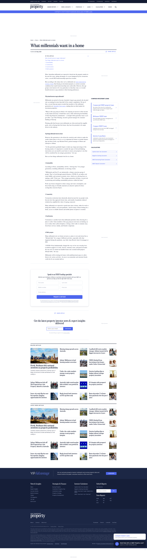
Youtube (61, 1)
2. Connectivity (49, 64)
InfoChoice (57, 543)
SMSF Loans (89, 11)
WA (104, 498)
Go (113, 490)
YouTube (114, 522)
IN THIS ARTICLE (49, 56)
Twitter (49, 1)
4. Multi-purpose (49, 69)
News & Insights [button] (66, 7)
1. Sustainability (49, 62)
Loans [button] (89, 7)
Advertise (107, 1)
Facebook (44, 1)
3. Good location (49, 66)
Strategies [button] (79, 7)
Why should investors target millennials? (55, 58)
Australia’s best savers (59, 106)
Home (31, 40)
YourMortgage (64, 543)
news (36, 40)
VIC (97, 500)
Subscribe (68, 328)
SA (103, 500)
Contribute (114, 1)
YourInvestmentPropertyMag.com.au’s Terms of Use (68, 300)
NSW (97, 498)
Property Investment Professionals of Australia (107, 543)
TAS (111, 500)
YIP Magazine (100, 1)
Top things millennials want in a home (54, 60)
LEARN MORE (111, 473)
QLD (97, 502)
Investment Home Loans (76, 11)
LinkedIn (55, 1)
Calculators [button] (99, 7)
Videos (110, 7)
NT (103, 502)
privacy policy (66, 332)
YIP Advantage (91, 1)
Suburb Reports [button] (52, 7)
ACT (111, 498)
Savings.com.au (50, 543)
